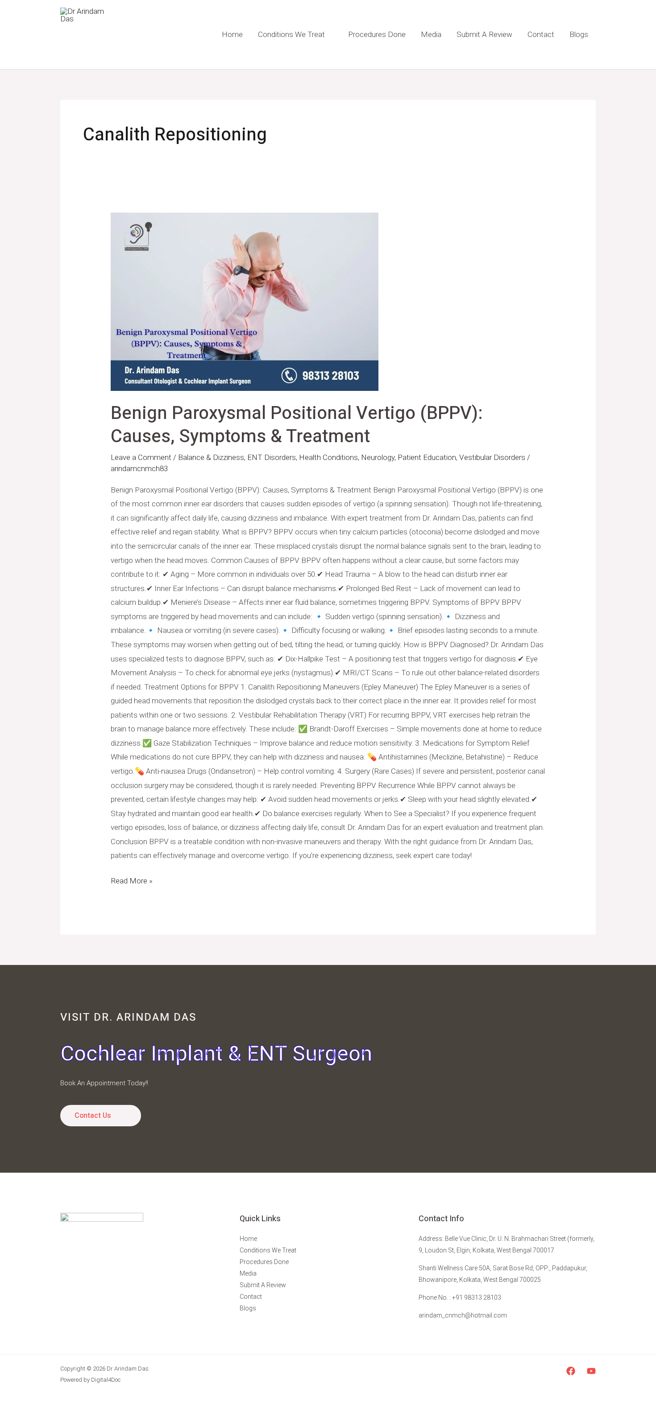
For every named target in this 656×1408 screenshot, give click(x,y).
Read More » (132, 879)
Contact (540, 34)
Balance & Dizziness (211, 457)
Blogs (578, 34)
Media (431, 34)
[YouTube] (591, 1371)
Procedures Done (377, 34)
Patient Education (427, 457)
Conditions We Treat (291, 34)
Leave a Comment (141, 457)
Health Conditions (328, 457)
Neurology (377, 457)
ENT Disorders (271, 457)
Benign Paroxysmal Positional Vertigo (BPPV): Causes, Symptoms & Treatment (297, 425)
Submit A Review (484, 34)
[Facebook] (570, 1371)
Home (232, 34)
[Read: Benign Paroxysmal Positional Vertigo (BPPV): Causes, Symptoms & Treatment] (328, 302)
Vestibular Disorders (492, 457)
